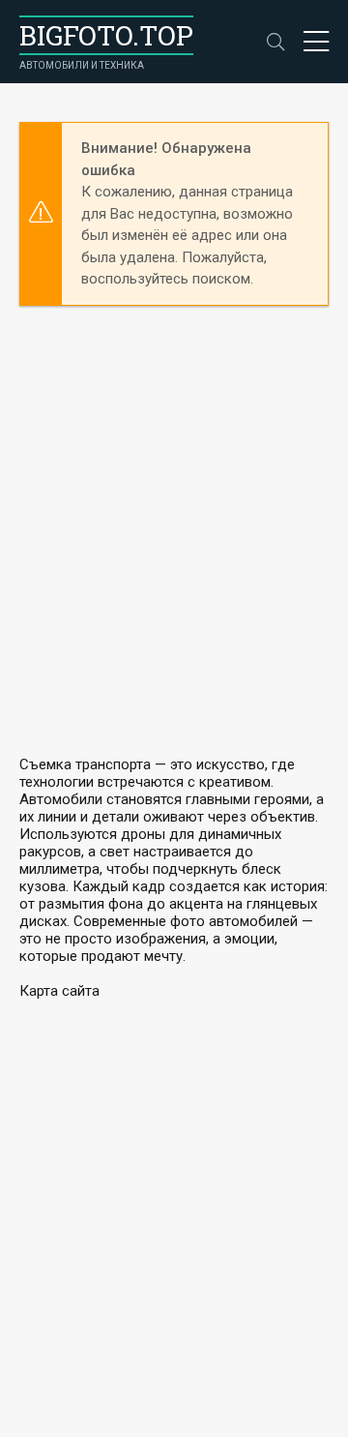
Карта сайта (59, 991)
